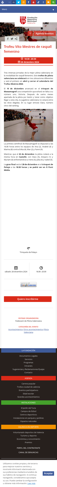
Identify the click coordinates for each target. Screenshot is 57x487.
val (9, 2)
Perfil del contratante (28, 448)
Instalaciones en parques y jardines (28, 418)
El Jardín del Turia (28, 408)
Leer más (31, 483)
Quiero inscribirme (27, 299)
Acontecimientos (15, 329)
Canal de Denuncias (28, 452)
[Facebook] (28, 2)
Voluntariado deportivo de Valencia (28, 432)
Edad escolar (28, 393)
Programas (28, 362)
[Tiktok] (38, 2)
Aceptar (48, 473)
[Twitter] (18, 2)
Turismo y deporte (28, 435)
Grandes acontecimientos (28, 397)
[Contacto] (48, 2)
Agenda (28, 378)
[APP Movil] (43, 2)
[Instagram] (23, 2)
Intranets (28, 366)
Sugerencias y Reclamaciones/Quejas (28, 369)
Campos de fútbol (28, 411)
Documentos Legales (28, 356)
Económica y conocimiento (28, 439)
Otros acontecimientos (33, 329)
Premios (28, 442)
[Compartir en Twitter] (12, 38)
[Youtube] (33, 2)
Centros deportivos (28, 414)
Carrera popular (28, 383)
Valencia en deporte (28, 427)
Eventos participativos (28, 390)
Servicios (28, 359)
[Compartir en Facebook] (8, 38)
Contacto (28, 372)
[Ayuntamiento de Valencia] (2, 3)
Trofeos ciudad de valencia (28, 387)
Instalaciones (28, 402)
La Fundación (28, 350)
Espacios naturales (28, 421)
